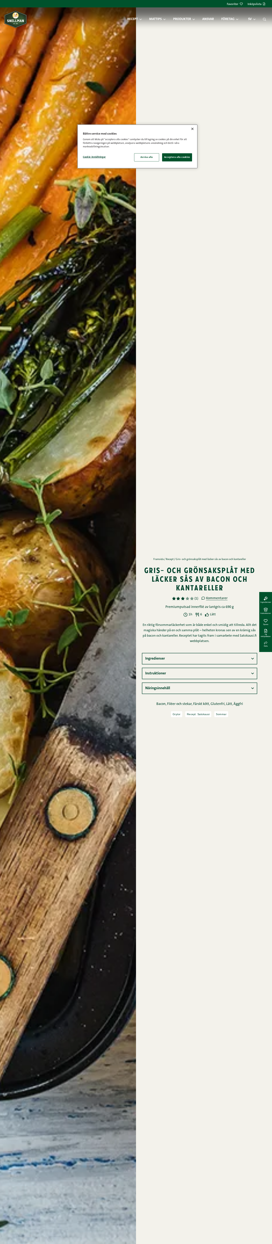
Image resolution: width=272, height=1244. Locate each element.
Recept (132, 19)
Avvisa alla (146, 157)
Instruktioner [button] (155, 673)
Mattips (155, 19)
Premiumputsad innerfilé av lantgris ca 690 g (199, 607)
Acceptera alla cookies (177, 157)
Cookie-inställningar (94, 157)
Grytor (177, 714)
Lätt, (230, 704)
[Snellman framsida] (15, 19)
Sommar (221, 714)
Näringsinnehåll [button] (157, 688)
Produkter (182, 19)
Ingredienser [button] (155, 659)
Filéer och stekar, (180, 704)
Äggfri (238, 704)
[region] (137, 146)
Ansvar (208, 19)
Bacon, (161, 704)
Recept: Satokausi (198, 714)
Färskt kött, (202, 704)
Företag (227, 19)
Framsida (158, 559)
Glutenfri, (218, 704)
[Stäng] (192, 129)
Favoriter (232, 4)
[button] (142, 19)
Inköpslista (254, 4)
